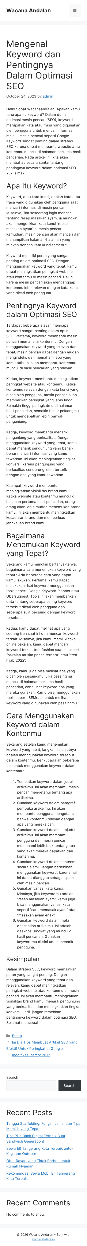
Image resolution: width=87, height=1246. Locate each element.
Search (12, 1077)
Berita (17, 1036)
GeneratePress (43, 1239)
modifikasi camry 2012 (31, 1055)
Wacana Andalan (28, 10)
